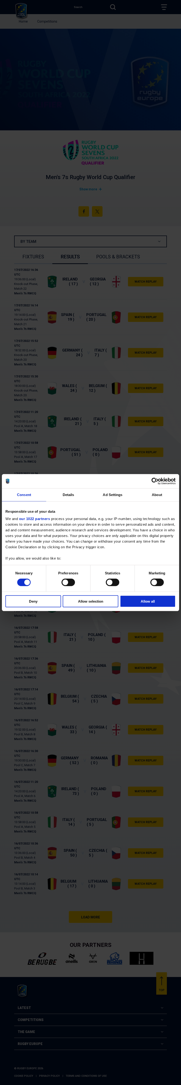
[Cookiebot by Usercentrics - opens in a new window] (155, 480)
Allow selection (90, 601)
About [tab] (157, 494)
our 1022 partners (34, 519)
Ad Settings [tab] (112, 494)
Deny (33, 601)
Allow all (148, 601)
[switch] (68, 582)
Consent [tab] (24, 494)
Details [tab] (68, 494)
